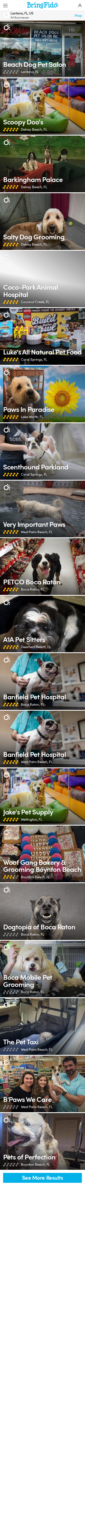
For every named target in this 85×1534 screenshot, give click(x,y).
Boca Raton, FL (32, 589)
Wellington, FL (31, 819)
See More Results (42, 1178)
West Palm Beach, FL (36, 532)
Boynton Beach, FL (35, 877)
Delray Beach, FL (34, 129)
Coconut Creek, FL (35, 302)
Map (78, 15)
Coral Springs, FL (34, 359)
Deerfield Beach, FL (36, 647)
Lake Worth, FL (32, 417)
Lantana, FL (30, 72)
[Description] (6, 27)
